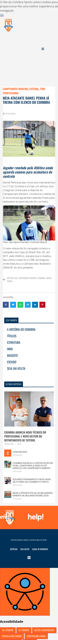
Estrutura (13, 342)
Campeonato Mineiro (15, 89)
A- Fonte (24, 630)
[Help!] (35, 517)
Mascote (12, 355)
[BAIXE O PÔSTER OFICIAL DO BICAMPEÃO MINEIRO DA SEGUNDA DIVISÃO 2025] (7, 494)
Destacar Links (36, 636)
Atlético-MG (12, 278)
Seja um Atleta (16, 368)
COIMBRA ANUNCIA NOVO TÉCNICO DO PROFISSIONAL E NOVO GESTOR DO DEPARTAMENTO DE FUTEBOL (25, 436)
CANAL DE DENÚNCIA (40, 549)
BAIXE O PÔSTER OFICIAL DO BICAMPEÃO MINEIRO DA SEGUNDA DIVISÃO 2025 (33, 494)
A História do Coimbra (21, 329)
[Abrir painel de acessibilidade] (25, 592)
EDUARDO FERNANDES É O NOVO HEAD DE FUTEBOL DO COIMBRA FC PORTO (32, 480)
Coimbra (41, 278)
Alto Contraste (44, 630)
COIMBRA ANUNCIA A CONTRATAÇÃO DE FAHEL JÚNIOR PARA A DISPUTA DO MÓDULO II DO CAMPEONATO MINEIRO (33, 466)
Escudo (11, 362)
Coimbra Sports (35, 540)
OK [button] (2, 15)
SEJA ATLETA (24, 549)
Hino (10, 349)
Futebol (34, 89)
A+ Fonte (7, 630)
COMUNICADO (20, 451)
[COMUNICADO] (7, 453)
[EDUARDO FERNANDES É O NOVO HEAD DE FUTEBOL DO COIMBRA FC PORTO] (7, 480)
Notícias (13, 549)
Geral (19, 444)
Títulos (11, 336)
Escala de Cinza (12, 636)
